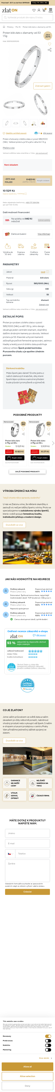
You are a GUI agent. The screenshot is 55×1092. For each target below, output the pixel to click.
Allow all (27, 1066)
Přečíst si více (9, 148)
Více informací (44, 234)
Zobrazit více (44, 305)
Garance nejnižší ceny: (13, 194)
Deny (27, 1086)
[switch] (48, 1041)
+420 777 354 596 (32, 202)
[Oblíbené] (33, 10)
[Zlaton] (9, 10)
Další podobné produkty (27, 472)
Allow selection (27, 1076)
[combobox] (27, 17)
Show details (44, 1058)
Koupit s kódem (17, 458)
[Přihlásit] (38, 10)
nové (43, 272)
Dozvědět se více (14, 525)
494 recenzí (47, 133)
